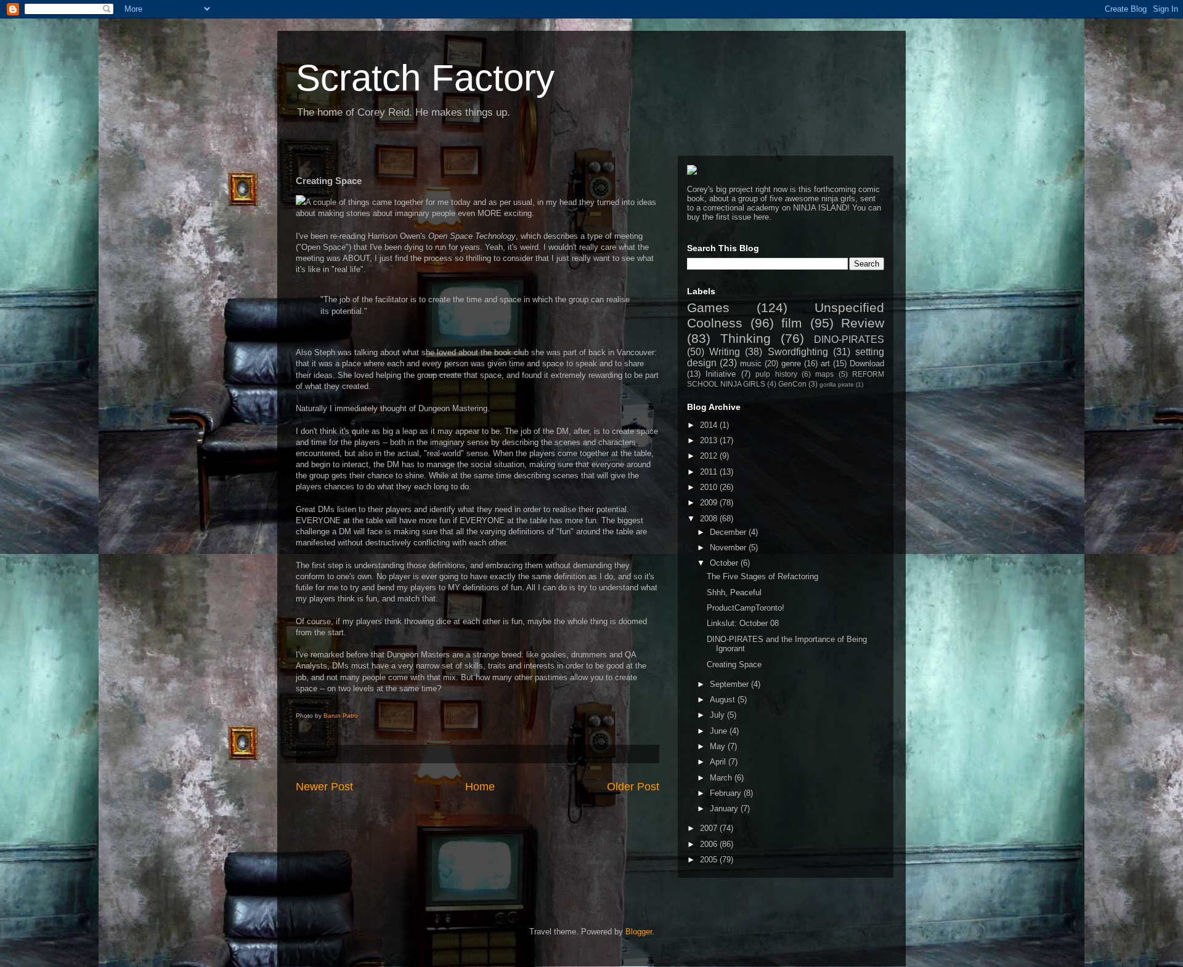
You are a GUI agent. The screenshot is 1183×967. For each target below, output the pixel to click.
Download (867, 363)
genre (791, 363)
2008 (710, 518)
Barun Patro (340, 715)
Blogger (638, 931)
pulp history (776, 374)
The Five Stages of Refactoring (762, 576)
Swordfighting (798, 352)
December (729, 532)
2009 (710, 502)
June (720, 731)
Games (708, 307)
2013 (710, 440)
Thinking (745, 338)
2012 (710, 455)
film (791, 323)
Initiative (720, 374)
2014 (710, 425)
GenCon (792, 384)
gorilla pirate (836, 384)
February (727, 793)
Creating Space (734, 664)
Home (480, 786)
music (751, 363)
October (725, 563)
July (718, 715)
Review (862, 323)
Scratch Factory (425, 77)
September (730, 684)
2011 (710, 471)
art (825, 363)
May (719, 746)
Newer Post (324, 786)
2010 (710, 487)
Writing (724, 352)
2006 (710, 844)
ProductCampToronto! (745, 607)
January (725, 808)
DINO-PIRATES (849, 339)
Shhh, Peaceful (734, 592)
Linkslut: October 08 (743, 623)
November (729, 547)
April (719, 761)
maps (824, 374)
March (722, 777)
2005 (710, 859)
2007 (710, 828)
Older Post (633, 786)
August (724, 699)
